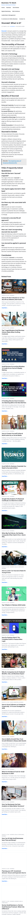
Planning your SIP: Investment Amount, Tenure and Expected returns (14, 872)
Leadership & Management (8, 15)
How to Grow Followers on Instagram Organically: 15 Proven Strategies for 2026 (13, 706)
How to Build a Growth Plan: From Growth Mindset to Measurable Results (14, 740)
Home (3, 7)
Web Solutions (16, 11)
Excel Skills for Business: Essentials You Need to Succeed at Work (14, 467)
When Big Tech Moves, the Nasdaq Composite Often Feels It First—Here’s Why (14, 535)
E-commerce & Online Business (9, 19)
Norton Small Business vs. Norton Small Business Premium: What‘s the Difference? (13, 907)
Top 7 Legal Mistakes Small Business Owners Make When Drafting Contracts (13, 332)
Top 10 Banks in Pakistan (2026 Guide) (13, 605)
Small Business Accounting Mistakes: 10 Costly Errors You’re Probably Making (13, 368)
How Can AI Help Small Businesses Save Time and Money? (12, 839)
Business (8, 7)
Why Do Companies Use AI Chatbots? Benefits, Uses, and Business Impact (13, 673)
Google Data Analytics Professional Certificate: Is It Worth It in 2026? (13, 500)
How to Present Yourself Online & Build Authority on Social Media (12, 434)
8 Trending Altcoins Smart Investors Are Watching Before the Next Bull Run (14, 402)
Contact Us (22, 19)
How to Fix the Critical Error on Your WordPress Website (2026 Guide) (13, 298)
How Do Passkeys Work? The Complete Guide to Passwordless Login (12, 639)
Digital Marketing (6, 11)
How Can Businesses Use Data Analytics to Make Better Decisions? (13, 805)
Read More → (5, 308)
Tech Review (16, 7)
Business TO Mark (8, 3)
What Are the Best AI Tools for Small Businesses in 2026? (13, 772)
